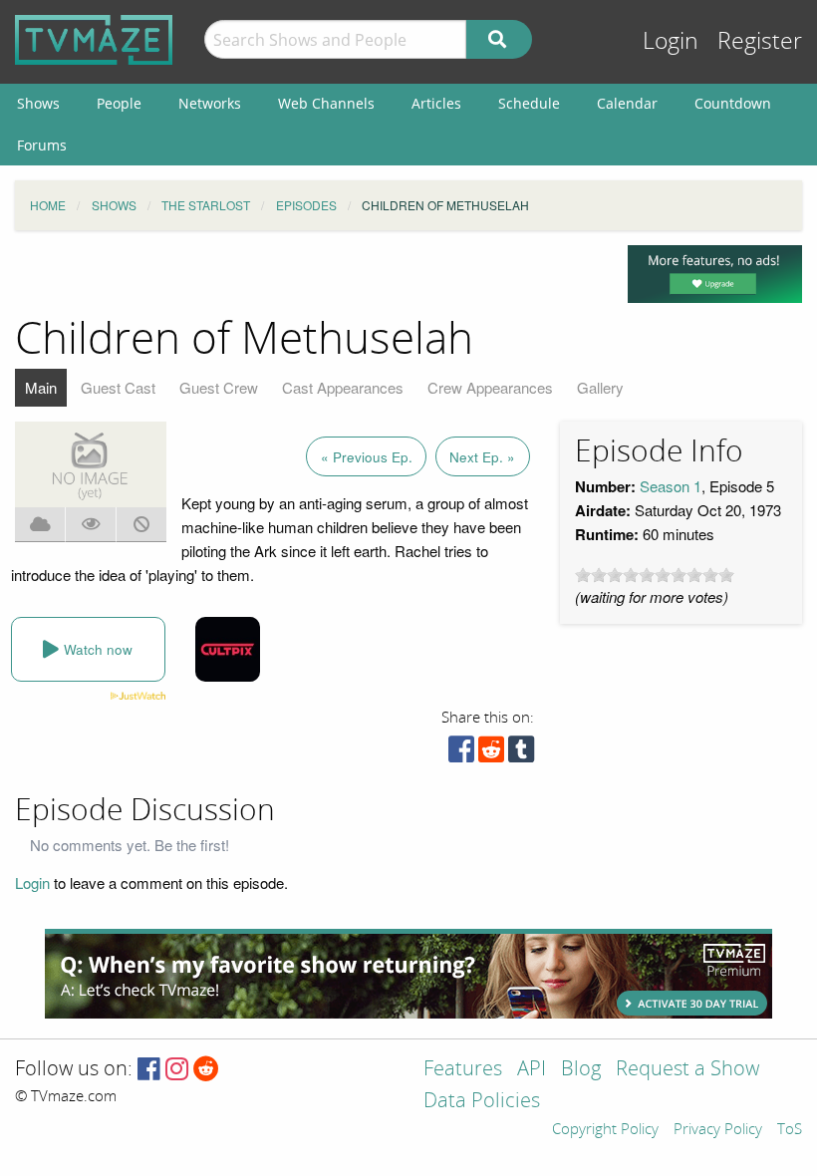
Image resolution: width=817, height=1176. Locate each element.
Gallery (600, 387)
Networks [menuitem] (209, 103)
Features (462, 1069)
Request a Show (687, 1069)
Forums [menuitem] (42, 145)
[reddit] (491, 753)
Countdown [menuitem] (732, 103)
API (531, 1069)
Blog (581, 1069)
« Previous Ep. (366, 456)
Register (759, 41)
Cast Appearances (343, 387)
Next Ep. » (482, 456)
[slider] (654, 575)
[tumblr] (521, 753)
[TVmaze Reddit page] (206, 1069)
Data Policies (481, 1101)
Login (670, 41)
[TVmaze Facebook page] (148, 1069)
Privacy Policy (718, 1130)
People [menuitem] (119, 103)
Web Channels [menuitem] (326, 103)
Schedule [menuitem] (529, 103)
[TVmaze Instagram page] (176, 1069)
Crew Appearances (490, 387)
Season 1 (670, 485)
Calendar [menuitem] (627, 103)
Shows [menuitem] (38, 103)
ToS (789, 1130)
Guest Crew (218, 387)
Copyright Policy (605, 1130)
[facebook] (461, 753)
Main (41, 387)
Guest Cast (118, 387)
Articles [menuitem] (436, 103)
